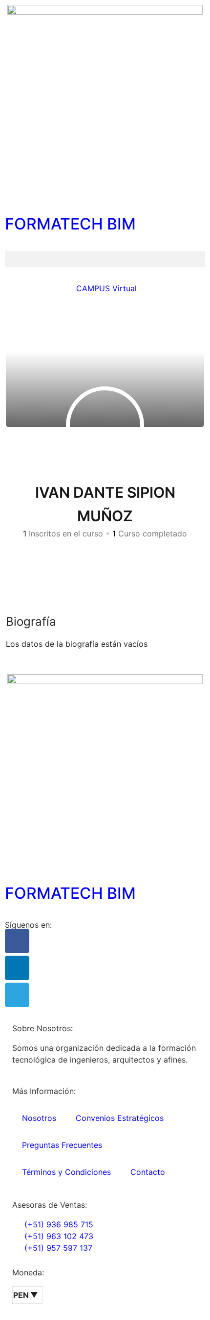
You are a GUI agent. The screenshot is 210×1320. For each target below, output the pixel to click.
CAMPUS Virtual (105, 288)
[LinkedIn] (109, 558)
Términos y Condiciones (66, 1172)
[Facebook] (17, 941)
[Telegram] (17, 995)
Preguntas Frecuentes (62, 1145)
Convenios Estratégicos (120, 1118)
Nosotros (39, 1118)
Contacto (147, 1172)
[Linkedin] (17, 968)
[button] (105, 259)
